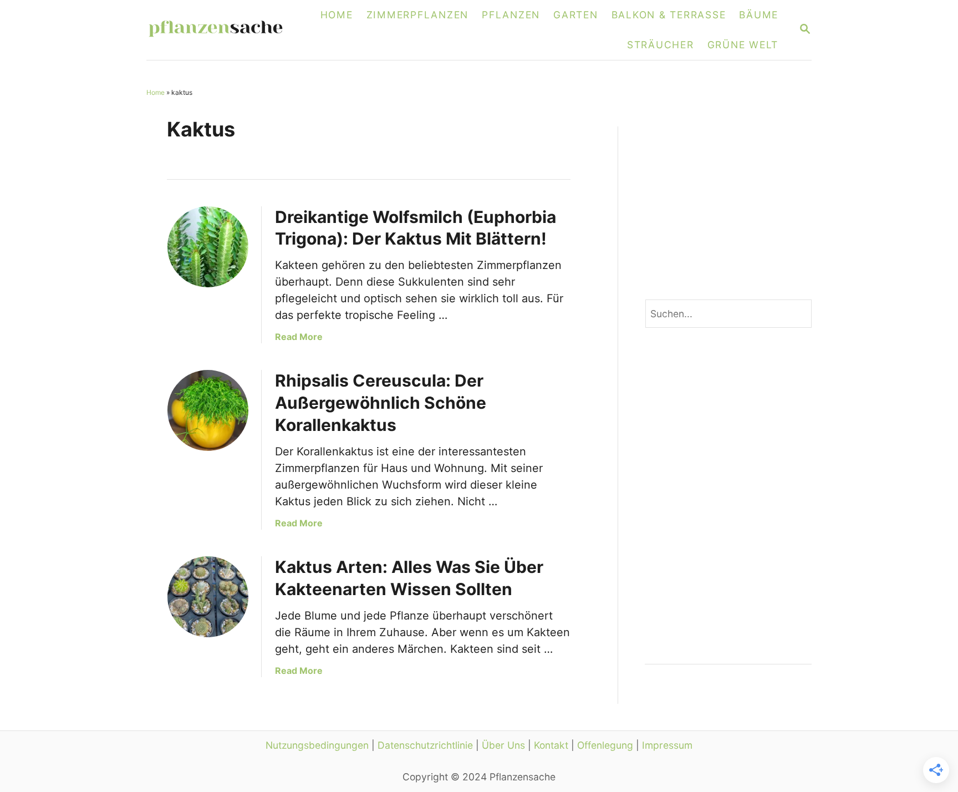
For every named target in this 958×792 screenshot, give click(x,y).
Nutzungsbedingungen (317, 745)
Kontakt (551, 745)
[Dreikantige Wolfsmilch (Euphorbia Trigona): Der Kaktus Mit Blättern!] (207, 246)
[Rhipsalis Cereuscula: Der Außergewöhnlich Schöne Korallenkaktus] (207, 410)
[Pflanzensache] (222, 30)
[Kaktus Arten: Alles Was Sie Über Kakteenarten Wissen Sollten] (207, 596)
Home (155, 92)
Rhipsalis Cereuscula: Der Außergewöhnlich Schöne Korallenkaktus (380, 402)
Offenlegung (605, 745)
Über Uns (503, 745)
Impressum (667, 745)
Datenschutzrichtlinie (425, 745)
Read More (299, 336)
